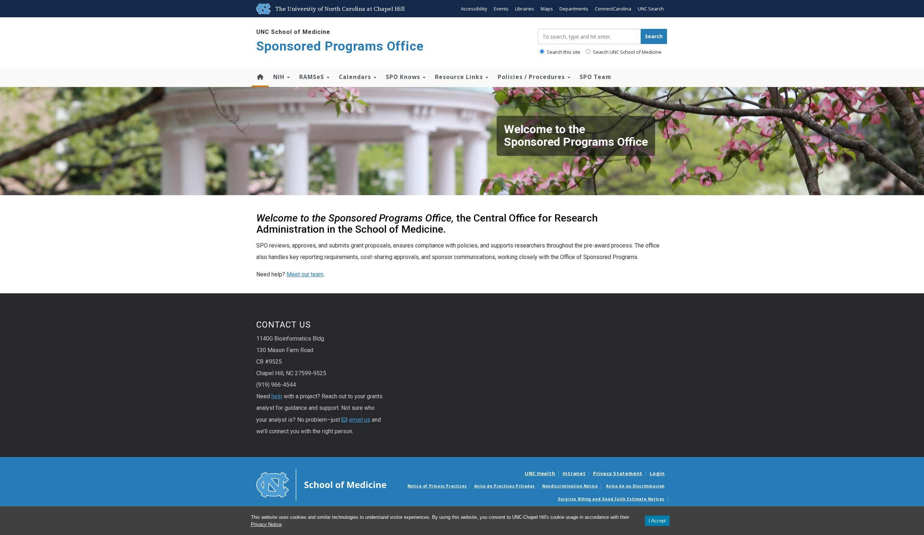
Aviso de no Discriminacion (635, 485)
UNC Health (540, 473)
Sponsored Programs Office (340, 46)
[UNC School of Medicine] (321, 484)
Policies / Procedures (532, 77)
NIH (279, 77)
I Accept (657, 520)
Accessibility (474, 8)
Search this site (563, 52)
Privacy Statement (617, 473)
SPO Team (595, 77)
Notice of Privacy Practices (437, 485)
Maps (547, 8)
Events (501, 8)
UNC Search (651, 8)
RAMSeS (312, 77)
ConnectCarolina (613, 8)
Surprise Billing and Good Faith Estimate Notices (611, 498)
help (276, 396)
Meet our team (305, 274)
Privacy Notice (266, 524)
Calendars (356, 77)
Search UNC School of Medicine (627, 52)
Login (657, 473)
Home (260, 77)
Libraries (524, 8)
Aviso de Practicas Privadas (504, 485)
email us (359, 419)
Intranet (574, 473)
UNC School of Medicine (293, 31)
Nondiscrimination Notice (570, 485)
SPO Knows (404, 77)
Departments (573, 8)
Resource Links (460, 77)
